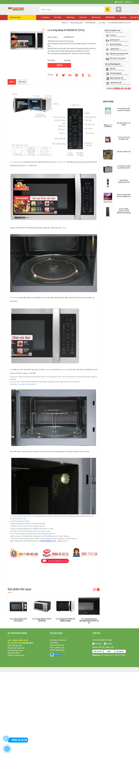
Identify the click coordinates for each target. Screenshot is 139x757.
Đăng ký (128, 2)
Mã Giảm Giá (96, 17)
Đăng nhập (119, 2)
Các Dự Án (83, 17)
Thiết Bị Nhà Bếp (91, 23)
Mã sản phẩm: (53, 37)
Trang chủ (65, 23)
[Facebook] (57, 74)
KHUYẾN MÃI (110, 17)
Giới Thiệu (57, 17)
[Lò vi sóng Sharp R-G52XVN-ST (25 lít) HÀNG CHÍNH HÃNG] (16, 9)
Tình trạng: (52, 60)
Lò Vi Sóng (102, 23)
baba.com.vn (63, 541)
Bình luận (22, 82)
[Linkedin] (70, 74)
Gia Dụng (123, 17)
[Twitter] (63, 74)
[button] (123, 9)
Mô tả (12, 82)
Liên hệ (59, 65)
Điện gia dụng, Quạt (77, 23)
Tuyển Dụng (70, 17)
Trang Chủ (45, 17)
